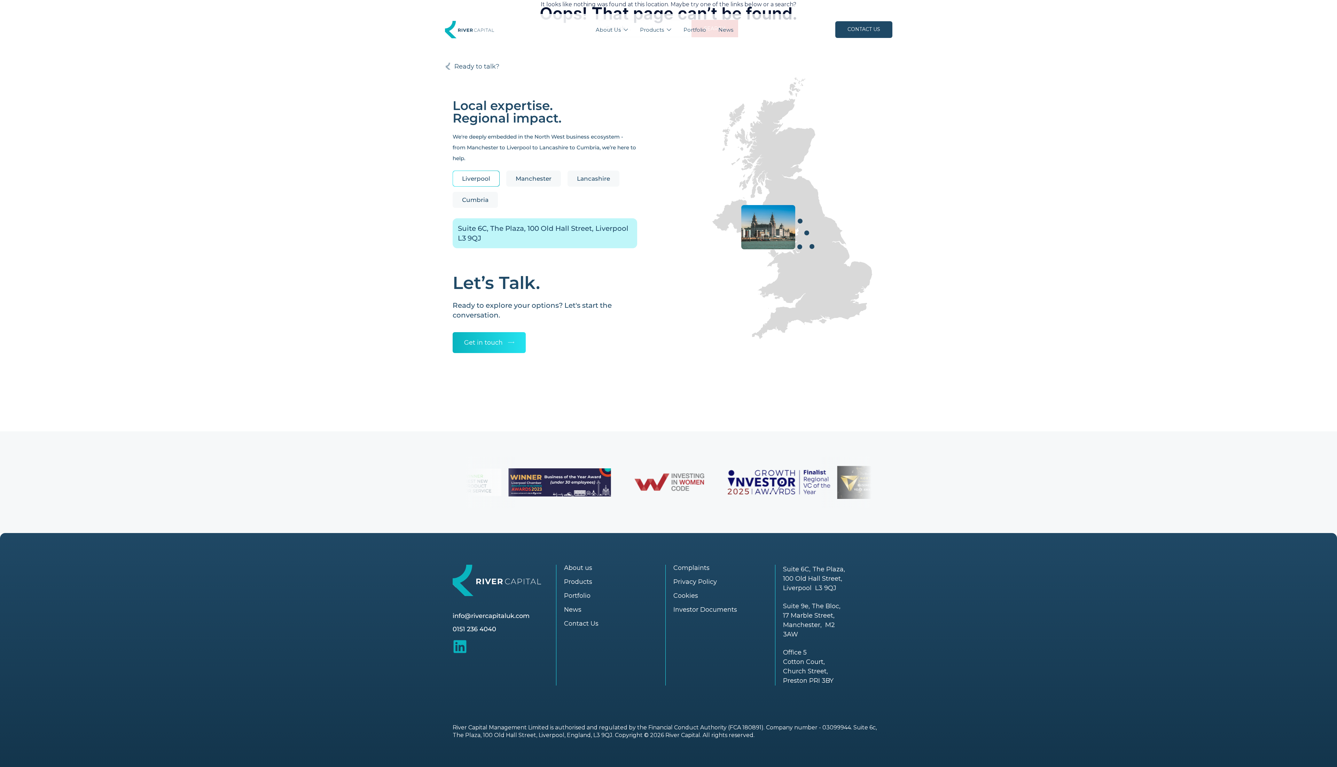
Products (652, 29)
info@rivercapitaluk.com (491, 616)
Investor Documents (705, 609)
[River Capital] (469, 29)
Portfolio (694, 29)
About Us (608, 29)
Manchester (534, 178)
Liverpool (476, 178)
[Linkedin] (460, 646)
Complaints (691, 568)
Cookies (685, 596)
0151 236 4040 (474, 629)
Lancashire (593, 178)
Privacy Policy (695, 582)
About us (578, 568)
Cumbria (475, 199)
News (725, 29)
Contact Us (863, 29)
